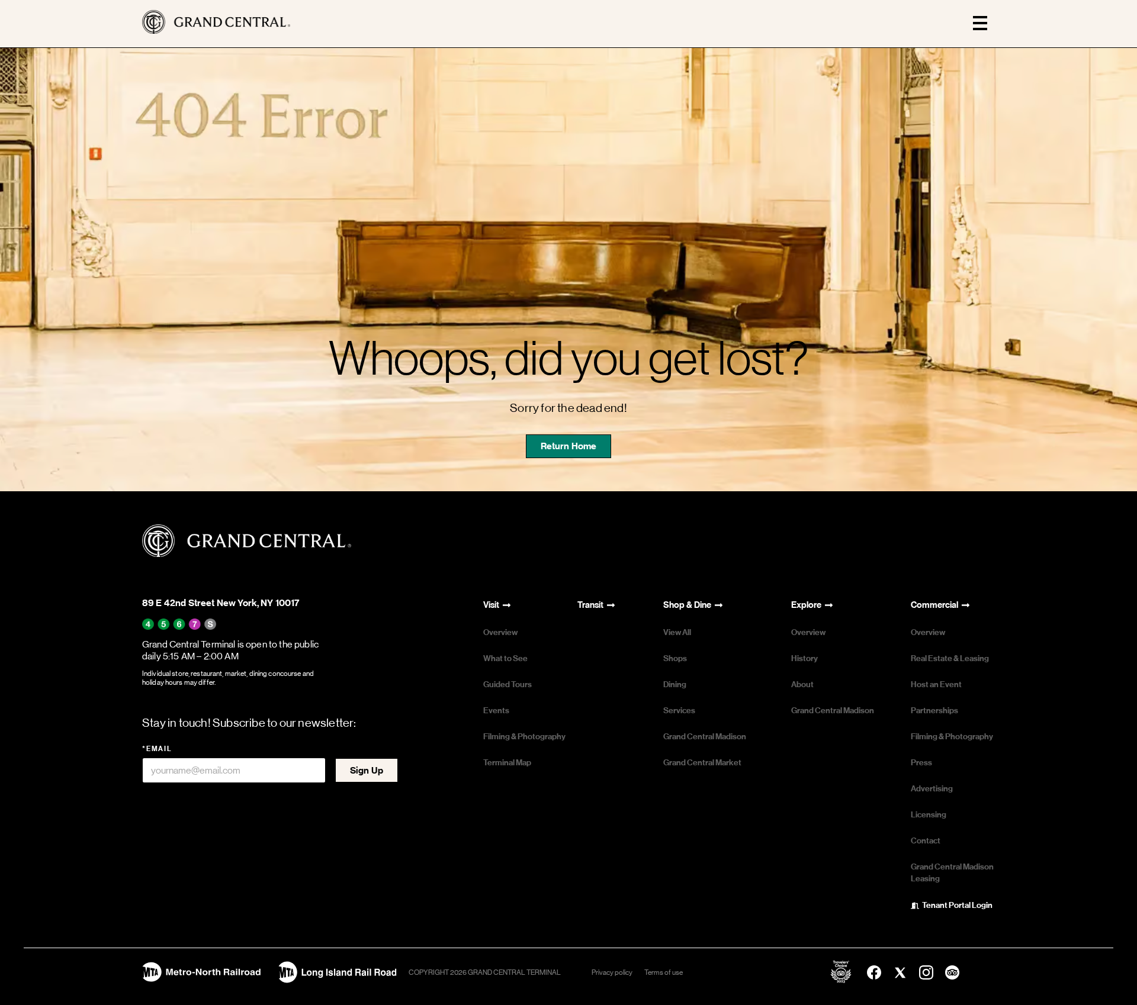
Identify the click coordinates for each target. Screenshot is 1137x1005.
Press (921, 763)
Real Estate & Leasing (950, 658)
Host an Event (936, 684)
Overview (500, 632)
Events (496, 711)
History (804, 658)
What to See (505, 658)
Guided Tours (507, 684)
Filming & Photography (524, 737)
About (802, 684)
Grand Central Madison (704, 737)
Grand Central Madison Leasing (952, 873)
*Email (157, 749)
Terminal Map (507, 763)
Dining (674, 684)
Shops (675, 658)
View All (677, 632)
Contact (925, 841)
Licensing (928, 815)
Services (679, 711)
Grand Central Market (702, 763)
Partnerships (934, 711)
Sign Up (366, 770)
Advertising (932, 789)
